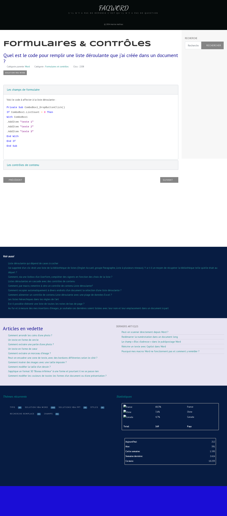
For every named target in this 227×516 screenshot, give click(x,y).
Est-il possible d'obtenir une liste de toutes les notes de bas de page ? (46, 303)
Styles (94, 407)
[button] (90, 89)
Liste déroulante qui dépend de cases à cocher (33, 263)
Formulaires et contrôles (57, 66)
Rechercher (213, 45)
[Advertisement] (198, 104)
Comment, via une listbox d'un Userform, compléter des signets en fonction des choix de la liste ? (60, 276)
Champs (48, 414)
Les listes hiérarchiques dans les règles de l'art (33, 299)
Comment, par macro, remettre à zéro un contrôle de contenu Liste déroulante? (50, 285)
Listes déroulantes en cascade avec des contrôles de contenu (41, 281)
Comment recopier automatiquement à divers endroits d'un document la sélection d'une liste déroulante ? (64, 290)
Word (27, 66)
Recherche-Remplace (22, 414)
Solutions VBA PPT (70, 407)
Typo (12, 407)
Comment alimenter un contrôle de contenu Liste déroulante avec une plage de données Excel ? (60, 294)
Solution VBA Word (15, 73)
